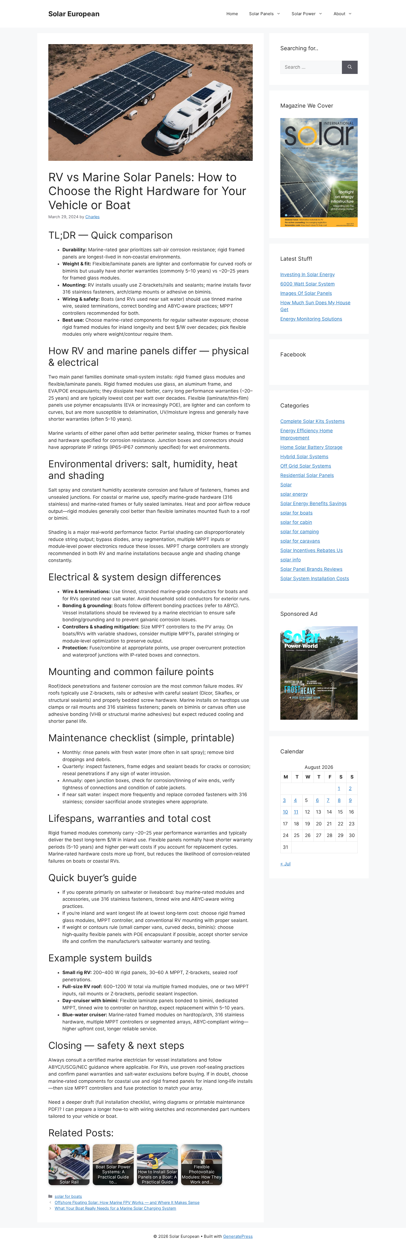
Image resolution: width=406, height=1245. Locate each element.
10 (285, 812)
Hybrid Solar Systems (304, 456)
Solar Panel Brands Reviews (311, 569)
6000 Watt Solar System (307, 284)
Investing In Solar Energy (307, 274)
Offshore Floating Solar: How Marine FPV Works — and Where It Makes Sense (127, 1202)
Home (232, 13)
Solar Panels (261, 13)
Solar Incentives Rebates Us (311, 550)
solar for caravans (300, 541)
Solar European (74, 14)
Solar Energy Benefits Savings (313, 503)
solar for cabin (296, 522)
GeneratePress (238, 1236)
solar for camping (299, 531)
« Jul (285, 864)
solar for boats (68, 1196)
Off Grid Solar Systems (305, 466)
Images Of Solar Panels (306, 293)
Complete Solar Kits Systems (312, 421)
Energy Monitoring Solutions (311, 319)
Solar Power (304, 13)
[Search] (350, 67)
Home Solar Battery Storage (311, 447)
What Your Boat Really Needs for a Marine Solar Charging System (115, 1208)
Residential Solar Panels (307, 475)
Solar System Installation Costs (314, 578)
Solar (286, 484)
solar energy (294, 494)
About (339, 13)
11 (296, 812)
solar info (290, 559)
